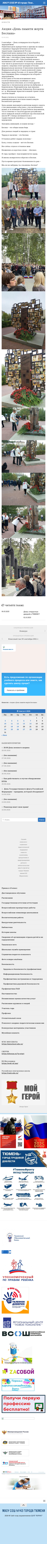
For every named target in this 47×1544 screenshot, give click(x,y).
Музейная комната (10, 1033)
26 (18, 729)
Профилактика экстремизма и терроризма (23, 979)
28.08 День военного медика (16, 747)
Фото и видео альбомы (12, 959)
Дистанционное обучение (13, 893)
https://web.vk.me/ (10, 1063)
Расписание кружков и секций (16, 1003)
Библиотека (7, 927)
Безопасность (8, 964)
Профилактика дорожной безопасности (21, 984)
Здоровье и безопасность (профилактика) (22, 969)
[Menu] (44, 2)
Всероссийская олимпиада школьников (20, 912)
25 (12, 729)
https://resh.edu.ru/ (10, 1073)
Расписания (7, 898)
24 (5, 729)
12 (18, 723)
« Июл (4, 735)
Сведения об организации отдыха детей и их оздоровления (22, 938)
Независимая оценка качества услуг (19, 998)
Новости (6, 22)
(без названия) (10, 755)
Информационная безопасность (17, 974)
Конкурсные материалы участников (19, 1028)
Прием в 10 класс (9, 888)
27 (24, 729)
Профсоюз (6, 1013)
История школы (9, 932)
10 (5, 723)
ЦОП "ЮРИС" (36, 1515)
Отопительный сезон (11, 1018)
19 (18, 726)
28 (30, 729)
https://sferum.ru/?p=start (13, 1054)
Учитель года (8, 1008)
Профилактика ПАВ (11, 989)
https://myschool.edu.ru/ (12, 1044)
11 (12, 723)
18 (12, 726)
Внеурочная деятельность (14, 922)
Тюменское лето (9, 945)
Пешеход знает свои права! (16, 807)
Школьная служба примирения (16, 949)
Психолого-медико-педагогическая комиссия (23, 1023)
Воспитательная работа (12, 917)
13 (24, 723)
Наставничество (9, 994)
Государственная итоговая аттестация (20, 903)
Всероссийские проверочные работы (18, 908)
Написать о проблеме (15, 690)
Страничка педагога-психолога (16, 954)
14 (30, 723)
